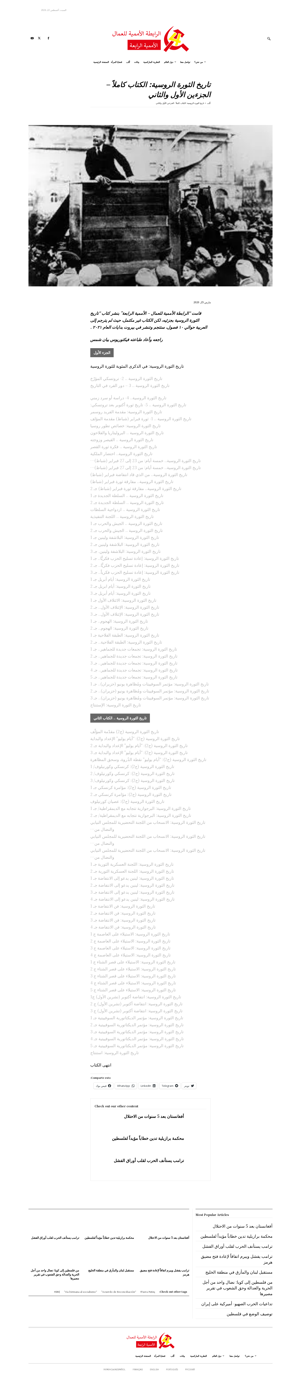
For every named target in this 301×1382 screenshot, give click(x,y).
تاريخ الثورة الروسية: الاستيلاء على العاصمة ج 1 (130, 934)
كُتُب (209, 102)
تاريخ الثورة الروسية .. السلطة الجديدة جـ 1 (126, 495)
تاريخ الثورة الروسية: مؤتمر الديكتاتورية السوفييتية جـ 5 (137, 1045)
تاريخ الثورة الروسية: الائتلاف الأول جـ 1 (123, 600)
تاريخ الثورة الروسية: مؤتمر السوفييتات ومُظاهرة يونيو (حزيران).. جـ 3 (149, 698)
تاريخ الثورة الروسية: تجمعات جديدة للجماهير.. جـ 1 (133, 649)
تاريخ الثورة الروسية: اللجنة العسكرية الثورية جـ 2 (132, 871)
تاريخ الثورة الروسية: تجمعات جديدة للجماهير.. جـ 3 (134, 663)
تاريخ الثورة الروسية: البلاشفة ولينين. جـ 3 (125, 551)
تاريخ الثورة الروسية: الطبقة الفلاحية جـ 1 (124, 635)
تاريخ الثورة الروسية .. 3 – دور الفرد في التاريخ (130, 385)
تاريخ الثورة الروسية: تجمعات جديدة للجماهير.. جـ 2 (134, 656)
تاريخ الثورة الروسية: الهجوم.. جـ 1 (119, 621)
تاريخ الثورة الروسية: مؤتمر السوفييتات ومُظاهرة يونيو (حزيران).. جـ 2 (149, 691)
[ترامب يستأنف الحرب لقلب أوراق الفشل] (195, 1166)
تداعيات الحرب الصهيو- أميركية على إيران (237, 1303)
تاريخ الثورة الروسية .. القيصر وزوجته (121, 439)
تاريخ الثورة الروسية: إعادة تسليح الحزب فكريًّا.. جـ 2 (134, 565)
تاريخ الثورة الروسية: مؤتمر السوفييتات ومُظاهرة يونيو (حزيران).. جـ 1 (149, 684)
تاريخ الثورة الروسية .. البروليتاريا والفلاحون (127, 432)
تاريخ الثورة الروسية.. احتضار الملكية (121, 453)
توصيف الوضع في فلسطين (250, 1314)
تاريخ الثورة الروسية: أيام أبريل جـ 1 (120, 579)
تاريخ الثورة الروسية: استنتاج (114, 1052)
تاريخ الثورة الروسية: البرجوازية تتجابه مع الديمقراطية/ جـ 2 (140, 815)
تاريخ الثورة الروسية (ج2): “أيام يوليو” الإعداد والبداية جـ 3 (139, 752)
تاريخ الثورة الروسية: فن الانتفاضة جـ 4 (123, 927)
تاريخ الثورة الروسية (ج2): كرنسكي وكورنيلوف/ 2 (132, 773)
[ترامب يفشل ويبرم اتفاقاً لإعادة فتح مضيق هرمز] (163, 1256)
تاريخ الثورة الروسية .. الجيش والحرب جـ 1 (126, 523)
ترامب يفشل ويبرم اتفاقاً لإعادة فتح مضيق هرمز (164, 1272)
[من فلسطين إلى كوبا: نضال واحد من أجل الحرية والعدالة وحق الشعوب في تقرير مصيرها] (53, 1256)
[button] (269, 38)
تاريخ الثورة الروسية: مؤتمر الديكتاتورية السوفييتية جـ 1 (136, 1017)
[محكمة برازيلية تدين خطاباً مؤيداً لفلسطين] (195, 1144)
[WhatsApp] (178, 113)
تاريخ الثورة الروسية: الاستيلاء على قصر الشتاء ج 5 (133, 990)
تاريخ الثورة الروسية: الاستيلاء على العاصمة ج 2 (130, 941)
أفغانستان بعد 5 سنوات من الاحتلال (154, 1116)
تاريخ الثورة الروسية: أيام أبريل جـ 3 (120, 593)
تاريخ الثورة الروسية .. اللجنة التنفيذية (122, 516)
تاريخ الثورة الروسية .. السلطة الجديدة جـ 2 (127, 502)
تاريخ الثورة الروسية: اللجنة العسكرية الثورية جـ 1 (132, 864)
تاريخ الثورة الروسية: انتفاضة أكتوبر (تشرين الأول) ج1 (135, 997)
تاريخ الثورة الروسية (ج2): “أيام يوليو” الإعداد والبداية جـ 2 (139, 745)
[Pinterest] (188, 113)
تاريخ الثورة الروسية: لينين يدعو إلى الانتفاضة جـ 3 (132, 892)
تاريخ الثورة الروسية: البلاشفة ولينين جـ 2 (125, 544)
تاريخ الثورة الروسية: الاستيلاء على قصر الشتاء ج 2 (133, 969)
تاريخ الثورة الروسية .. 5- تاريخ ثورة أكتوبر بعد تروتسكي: (138, 404)
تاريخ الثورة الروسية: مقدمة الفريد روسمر (126, 411)
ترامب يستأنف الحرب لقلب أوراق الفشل (149, 1160)
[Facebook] (48, 38)
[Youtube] (32, 38)
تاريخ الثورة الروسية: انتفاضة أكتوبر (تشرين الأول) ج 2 (136, 1004)
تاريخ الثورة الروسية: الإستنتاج (115, 705)
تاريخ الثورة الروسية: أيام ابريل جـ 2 (120, 586)
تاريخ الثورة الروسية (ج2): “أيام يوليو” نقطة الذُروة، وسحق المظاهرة (148, 759)
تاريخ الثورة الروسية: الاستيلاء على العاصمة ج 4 (130, 955)
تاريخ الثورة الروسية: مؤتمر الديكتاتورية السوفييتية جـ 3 (137, 1031)
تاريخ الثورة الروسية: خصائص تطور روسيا (125, 425)
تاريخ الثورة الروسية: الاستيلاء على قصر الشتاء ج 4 (133, 983)
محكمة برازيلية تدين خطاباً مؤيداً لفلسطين (148, 1138)
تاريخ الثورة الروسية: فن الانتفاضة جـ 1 (122, 906)
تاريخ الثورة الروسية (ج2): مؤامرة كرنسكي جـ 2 (131, 794)
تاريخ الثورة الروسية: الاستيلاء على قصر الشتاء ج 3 (133, 976)
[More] (168, 113)
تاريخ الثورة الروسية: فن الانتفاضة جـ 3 (123, 920)
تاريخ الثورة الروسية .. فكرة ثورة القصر (123, 446)
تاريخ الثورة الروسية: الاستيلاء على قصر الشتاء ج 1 (132, 962)
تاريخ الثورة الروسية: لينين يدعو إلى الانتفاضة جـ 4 (132, 899)
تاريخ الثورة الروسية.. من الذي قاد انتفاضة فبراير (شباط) (138, 474)
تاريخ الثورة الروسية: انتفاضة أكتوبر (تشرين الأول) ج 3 (136, 1011)
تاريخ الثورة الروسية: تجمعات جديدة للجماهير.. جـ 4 (134, 670)
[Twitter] (39, 38)
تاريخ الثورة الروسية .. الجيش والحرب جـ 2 (126, 530)
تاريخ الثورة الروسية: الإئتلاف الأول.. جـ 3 (124, 614)
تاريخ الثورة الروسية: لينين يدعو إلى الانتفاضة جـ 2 (132, 885)
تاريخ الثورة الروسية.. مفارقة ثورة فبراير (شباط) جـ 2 (135, 488)
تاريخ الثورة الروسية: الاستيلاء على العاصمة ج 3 (130, 948)
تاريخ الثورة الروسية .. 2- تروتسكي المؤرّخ (126, 378)
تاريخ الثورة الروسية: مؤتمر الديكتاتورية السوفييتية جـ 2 (137, 1024)
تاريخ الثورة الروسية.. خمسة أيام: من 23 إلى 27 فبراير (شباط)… (145, 460)
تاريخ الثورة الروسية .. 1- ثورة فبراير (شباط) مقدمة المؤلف (140, 418)
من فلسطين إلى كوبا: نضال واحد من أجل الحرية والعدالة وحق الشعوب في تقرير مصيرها (55, 1274)
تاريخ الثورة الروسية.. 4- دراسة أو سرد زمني (128, 398)
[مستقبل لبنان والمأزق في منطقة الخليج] (108, 1256)
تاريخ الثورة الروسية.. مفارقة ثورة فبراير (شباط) (131, 481)
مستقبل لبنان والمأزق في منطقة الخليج (111, 1270)
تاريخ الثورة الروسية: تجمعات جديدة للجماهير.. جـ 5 (134, 677)
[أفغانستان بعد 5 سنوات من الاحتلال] (195, 1122)
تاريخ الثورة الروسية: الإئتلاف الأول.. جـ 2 (124, 607)
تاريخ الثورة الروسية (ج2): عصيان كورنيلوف (127, 801)
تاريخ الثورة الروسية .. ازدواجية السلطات (125, 509)
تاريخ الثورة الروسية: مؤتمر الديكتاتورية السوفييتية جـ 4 (137, 1038)
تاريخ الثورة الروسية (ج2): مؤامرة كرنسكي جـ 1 (130, 787)
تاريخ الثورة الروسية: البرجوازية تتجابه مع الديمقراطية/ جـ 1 (140, 808)
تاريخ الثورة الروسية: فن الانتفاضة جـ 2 (123, 913)
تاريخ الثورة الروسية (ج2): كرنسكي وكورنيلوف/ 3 (132, 780)
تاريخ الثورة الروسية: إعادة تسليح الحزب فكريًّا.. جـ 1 (134, 558)
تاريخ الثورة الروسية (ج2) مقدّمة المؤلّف (124, 731)
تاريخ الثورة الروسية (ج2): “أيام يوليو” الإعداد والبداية (135, 738)
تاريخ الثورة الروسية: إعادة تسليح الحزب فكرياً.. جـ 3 (134, 572)
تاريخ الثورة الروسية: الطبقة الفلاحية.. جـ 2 (126, 642)
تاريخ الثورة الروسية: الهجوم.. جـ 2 (119, 628)
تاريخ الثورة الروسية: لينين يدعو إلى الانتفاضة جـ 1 (132, 878)
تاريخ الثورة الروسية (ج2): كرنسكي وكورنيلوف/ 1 (132, 766)
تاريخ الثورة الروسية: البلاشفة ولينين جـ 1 (124, 537)
